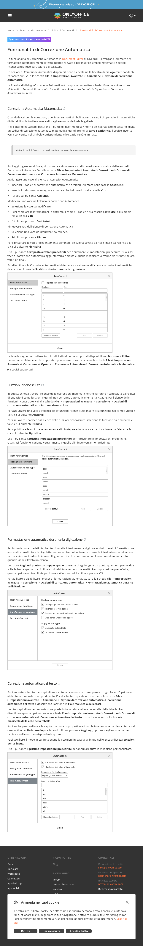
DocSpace (12, 869)
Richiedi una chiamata (110, 889)
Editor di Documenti (63, 30)
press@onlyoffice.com (110, 884)
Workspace (13, 873)
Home (10, 30)
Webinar (57, 889)
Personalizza (52, 931)
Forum (56, 879)
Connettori (13, 878)
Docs (23, 30)
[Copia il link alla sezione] (64, 108)
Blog (55, 864)
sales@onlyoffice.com (110, 867)
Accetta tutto (78, 931)
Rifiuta (25, 931)
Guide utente (38, 30)
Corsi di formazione (63, 884)
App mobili (13, 888)
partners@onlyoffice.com (112, 875)
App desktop (14, 883)
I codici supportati (21, 369)
